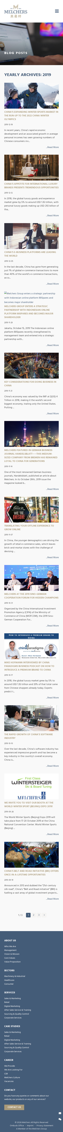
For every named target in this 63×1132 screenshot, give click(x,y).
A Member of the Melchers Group (31, 1128)
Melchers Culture (12, 1077)
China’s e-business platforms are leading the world (30, 253)
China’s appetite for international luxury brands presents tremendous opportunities (31, 185)
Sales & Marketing (12, 998)
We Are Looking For (13, 1069)
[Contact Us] (60, 1113)
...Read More (52, 147)
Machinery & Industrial (14, 976)
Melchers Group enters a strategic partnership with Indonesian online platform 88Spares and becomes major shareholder (28, 312)
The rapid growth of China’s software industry (28, 736)
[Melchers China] (15, 11)
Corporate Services (13, 1017)
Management (10, 950)
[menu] (57, 11)
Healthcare (9, 980)
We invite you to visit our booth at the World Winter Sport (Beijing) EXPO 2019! (28, 804)
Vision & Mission (11, 954)
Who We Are (10, 946)
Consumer (9, 984)
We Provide (9, 1066)
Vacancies (9, 1081)
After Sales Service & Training (17, 1010)
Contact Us (14, 1107)
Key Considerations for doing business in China (30, 383)
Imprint (30, 1125)
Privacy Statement (45, 1125)
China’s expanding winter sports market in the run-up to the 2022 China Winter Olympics (31, 115)
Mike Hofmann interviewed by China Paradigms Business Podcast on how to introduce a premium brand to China (29, 666)
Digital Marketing (12, 1006)
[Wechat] (60, 1119)
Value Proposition (12, 961)
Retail (6, 1002)
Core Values (9, 958)
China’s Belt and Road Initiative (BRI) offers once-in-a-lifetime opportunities (31, 872)
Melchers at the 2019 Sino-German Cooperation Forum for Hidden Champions (31, 595)
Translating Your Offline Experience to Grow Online (29, 527)
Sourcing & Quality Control (16, 1013)
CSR (6, 1073)
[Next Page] (44, 915)
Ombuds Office (17, 1125)
